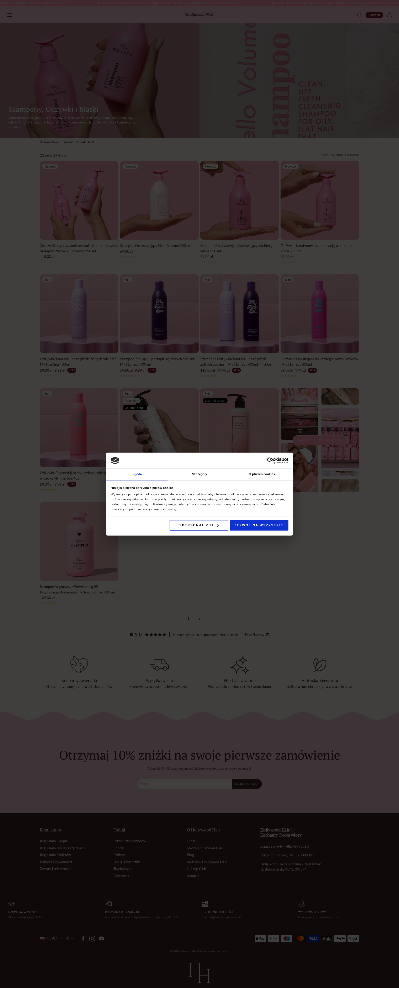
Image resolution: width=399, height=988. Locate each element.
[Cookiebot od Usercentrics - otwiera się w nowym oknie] (270, 460)
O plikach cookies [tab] (262, 474)
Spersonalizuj (196, 525)
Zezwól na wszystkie (258, 525)
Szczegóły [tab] (199, 474)
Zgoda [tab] (137, 474)
